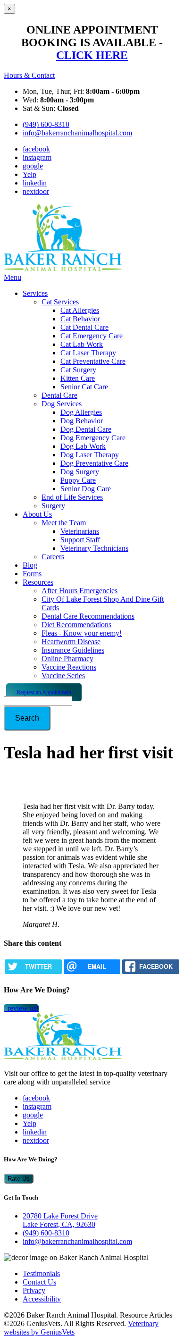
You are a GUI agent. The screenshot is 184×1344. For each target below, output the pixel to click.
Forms (32, 574)
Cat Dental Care (84, 327)
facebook (36, 149)
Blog (30, 565)
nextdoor (36, 191)
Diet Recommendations (76, 625)
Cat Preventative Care (92, 361)
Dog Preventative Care (94, 463)
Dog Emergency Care (92, 438)
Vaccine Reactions (69, 667)
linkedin (35, 183)
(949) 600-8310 (46, 124)
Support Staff (80, 540)
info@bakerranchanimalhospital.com (77, 133)
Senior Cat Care (84, 387)
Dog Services (62, 404)
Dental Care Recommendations (88, 616)
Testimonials (41, 1273)
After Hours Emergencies (79, 591)
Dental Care (59, 395)
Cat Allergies (79, 310)
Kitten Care (77, 378)
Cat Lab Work (81, 344)
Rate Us (19, 1178)
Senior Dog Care (85, 489)
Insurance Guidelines (73, 650)
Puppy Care (78, 480)
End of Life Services (72, 497)
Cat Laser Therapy (88, 353)
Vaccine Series (63, 676)
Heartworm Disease (71, 642)
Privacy (34, 1290)
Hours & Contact (29, 75)
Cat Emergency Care (91, 336)
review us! (22, 1008)
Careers (53, 557)
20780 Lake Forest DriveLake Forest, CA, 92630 (60, 1220)
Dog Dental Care (85, 429)
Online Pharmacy (67, 659)
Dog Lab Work (83, 446)
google (33, 166)
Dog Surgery (79, 472)
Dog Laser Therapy (89, 455)
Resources (38, 582)
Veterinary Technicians (94, 548)
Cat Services (60, 302)
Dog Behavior (81, 421)
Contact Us (39, 1282)
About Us (37, 514)
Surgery (53, 506)
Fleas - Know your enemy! (82, 633)
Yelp (29, 174)
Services (35, 293)
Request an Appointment (44, 692)
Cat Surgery (78, 370)
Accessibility (42, 1299)
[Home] (63, 269)
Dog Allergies (81, 412)
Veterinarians (79, 531)
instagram (37, 157)
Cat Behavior (80, 319)
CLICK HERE (92, 55)
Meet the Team (64, 523)
